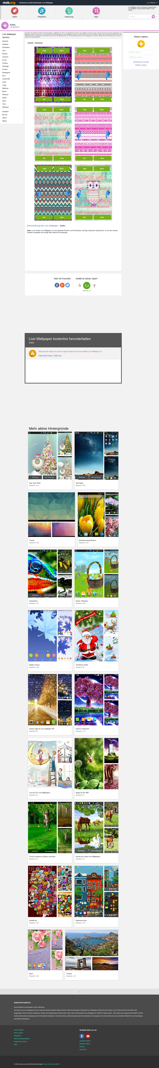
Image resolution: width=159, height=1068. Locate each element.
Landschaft (6, 79)
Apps (15, 1044)
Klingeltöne (17, 1036)
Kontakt (82, 1047)
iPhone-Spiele (18, 1033)
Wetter (4, 121)
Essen (4, 60)
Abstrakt (5, 41)
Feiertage (5, 66)
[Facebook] (82, 1038)
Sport (4, 101)
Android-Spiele (19, 1030)
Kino (3, 76)
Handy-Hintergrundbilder (22, 1038)
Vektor (4, 118)
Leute (4, 82)
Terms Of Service (49, 1064)
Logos (4, 85)
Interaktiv (5, 111)
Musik (4, 91)
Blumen (4, 54)
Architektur (6, 47)
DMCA (57, 1064)
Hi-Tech (4, 69)
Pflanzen (5, 94)
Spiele (4, 98)
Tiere (4, 104)
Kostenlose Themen (20, 1041)
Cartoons (5, 57)
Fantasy (5, 63)
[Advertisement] (12, 162)
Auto (3, 50)
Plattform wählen (141, 65)
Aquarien (5, 44)
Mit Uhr (4, 115)
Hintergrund (6, 72)
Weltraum (5, 107)
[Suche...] (154, 16)
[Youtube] (88, 1038)
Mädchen (5, 88)
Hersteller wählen (85, 1041)
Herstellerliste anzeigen (141, 62)
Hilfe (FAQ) (83, 1049)
